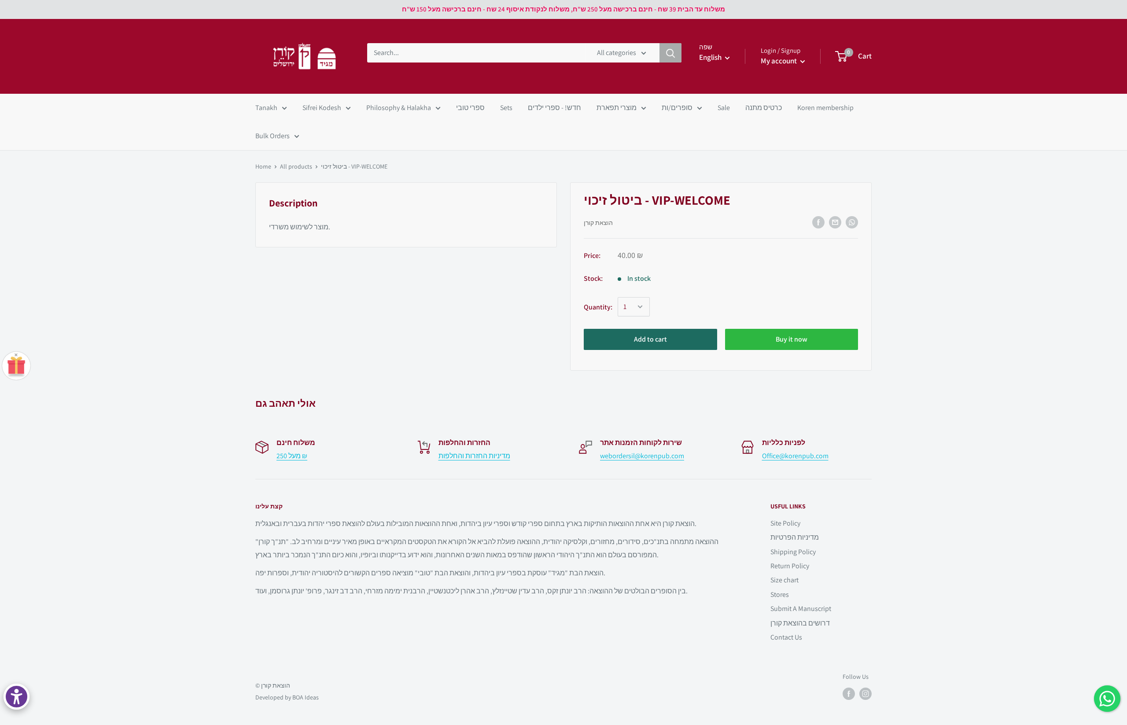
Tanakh (266, 107)
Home (263, 166)
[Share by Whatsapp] (852, 222)
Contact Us (786, 637)
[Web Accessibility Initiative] (16, 696)
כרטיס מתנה (763, 107)
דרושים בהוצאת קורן (800, 623)
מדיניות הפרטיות (794, 537)
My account (779, 61)
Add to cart (650, 339)
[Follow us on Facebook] (849, 694)
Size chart (784, 580)
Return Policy (789, 565)
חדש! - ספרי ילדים (554, 107)
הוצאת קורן (598, 223)
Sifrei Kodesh (321, 107)
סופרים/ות (677, 107)
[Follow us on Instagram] (865, 694)
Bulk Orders (272, 135)
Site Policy (785, 523)
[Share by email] (835, 222)
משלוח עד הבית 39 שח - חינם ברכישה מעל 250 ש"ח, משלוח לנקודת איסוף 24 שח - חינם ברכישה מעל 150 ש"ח (563, 9)
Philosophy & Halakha (398, 107)
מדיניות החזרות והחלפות (474, 455)
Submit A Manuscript (800, 608)
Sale (724, 107)
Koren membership (825, 107)
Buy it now (791, 339)
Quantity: (598, 307)
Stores (779, 594)
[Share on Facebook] (818, 222)
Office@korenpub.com (795, 455)
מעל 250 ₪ (291, 455)
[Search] (670, 53)
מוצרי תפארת (617, 107)
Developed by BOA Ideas (287, 697)
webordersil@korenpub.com (642, 455)
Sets (506, 107)
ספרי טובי (470, 107)
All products (296, 166)
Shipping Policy (793, 551)
